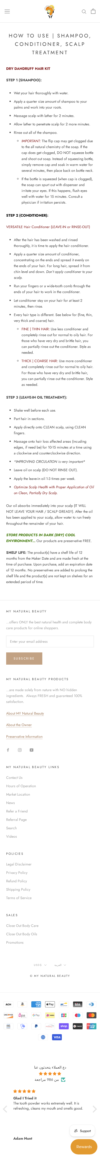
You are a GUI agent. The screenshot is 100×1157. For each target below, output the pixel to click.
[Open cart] (93, 11)
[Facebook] (8, 750)
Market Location (18, 794)
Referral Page (16, 819)
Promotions (15, 942)
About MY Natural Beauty (25, 713)
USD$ (38, 965)
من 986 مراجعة (47, 1079)
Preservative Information (24, 736)
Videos (11, 836)
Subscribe (24, 658)
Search (11, 828)
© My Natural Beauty (50, 976)
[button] (6, 1109)
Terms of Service (19, 897)
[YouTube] (31, 750)
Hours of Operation (21, 785)
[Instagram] (20, 750)
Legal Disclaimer (19, 864)
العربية (58, 965)
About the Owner (19, 724)
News (10, 802)
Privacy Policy (16, 872)
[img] (50, 1074)
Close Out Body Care (22, 925)
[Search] (84, 11)
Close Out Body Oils (21, 934)
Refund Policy (16, 881)
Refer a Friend (17, 811)
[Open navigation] (7, 11)
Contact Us (14, 777)
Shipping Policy (18, 889)
